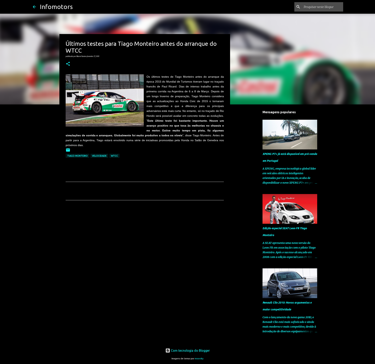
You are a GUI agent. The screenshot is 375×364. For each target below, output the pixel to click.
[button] (68, 64)
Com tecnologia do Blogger (190, 350)
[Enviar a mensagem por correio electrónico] (68, 151)
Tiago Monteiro (77, 156)
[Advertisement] (145, 239)
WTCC (114, 156)
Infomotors (56, 6)
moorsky (199, 358)
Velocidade (99, 156)
